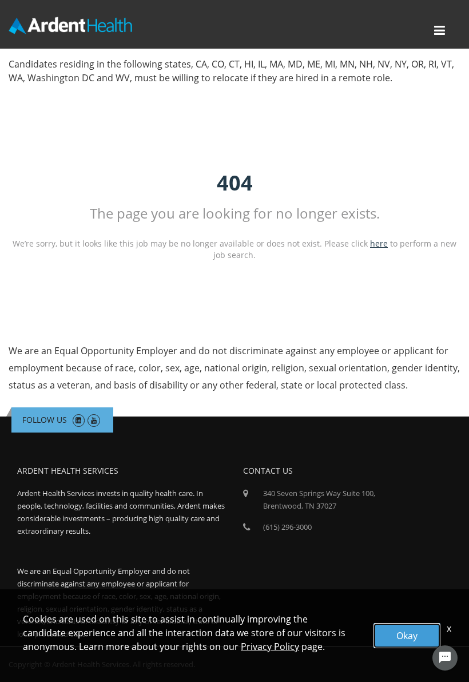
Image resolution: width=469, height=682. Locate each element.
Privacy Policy (270, 646)
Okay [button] (407, 635)
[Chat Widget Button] (445, 658)
